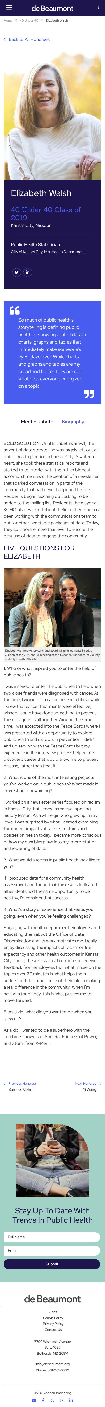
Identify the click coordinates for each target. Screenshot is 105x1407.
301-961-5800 (58, 1370)
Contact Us (53, 1330)
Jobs (53, 1312)
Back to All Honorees (29, 39)
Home (8, 20)
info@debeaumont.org (52, 1363)
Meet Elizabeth (37, 421)
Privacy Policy (53, 1324)
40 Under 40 (29, 20)
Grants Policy (53, 1318)
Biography (73, 421)
